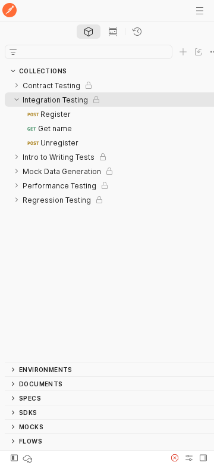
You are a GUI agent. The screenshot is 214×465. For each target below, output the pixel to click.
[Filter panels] (13, 52)
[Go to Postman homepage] (9, 11)
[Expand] (16, 85)
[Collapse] (16, 99)
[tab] (88, 31)
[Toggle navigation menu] (200, 11)
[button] (175, 458)
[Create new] (183, 52)
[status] (28, 458)
